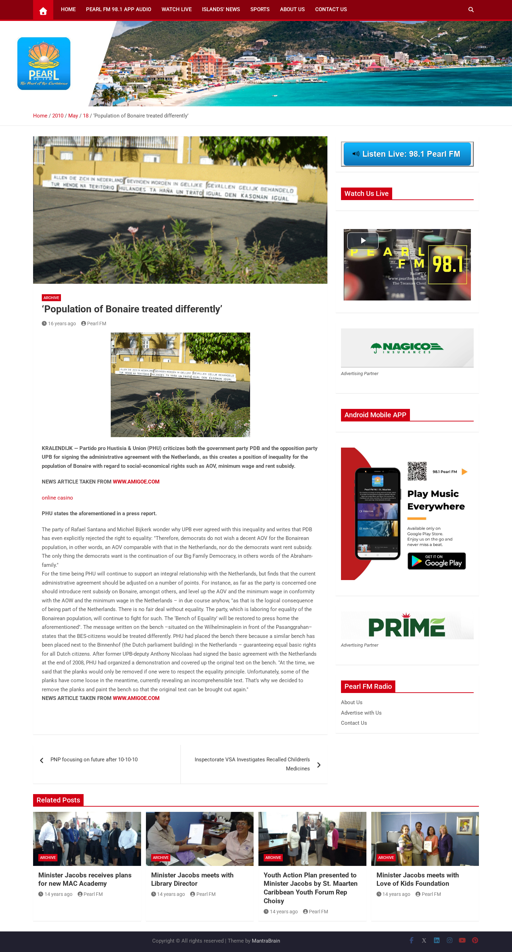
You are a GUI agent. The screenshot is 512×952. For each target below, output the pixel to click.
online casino (57, 498)
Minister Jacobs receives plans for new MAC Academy (85, 879)
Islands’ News (221, 9)
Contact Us (331, 9)
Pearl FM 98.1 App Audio (118, 9)
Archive (51, 298)
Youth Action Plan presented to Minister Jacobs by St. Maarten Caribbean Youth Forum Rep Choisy (311, 888)
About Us (292, 9)
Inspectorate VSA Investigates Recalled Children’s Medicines (252, 764)
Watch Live (177, 9)
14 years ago (58, 894)
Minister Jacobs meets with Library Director (192, 879)
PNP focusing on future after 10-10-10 (94, 759)
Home (68, 9)
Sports (260, 9)
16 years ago (62, 323)
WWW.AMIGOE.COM (136, 482)
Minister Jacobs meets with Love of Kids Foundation (418, 879)
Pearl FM (96, 323)
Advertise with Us (361, 713)
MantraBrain (266, 941)
